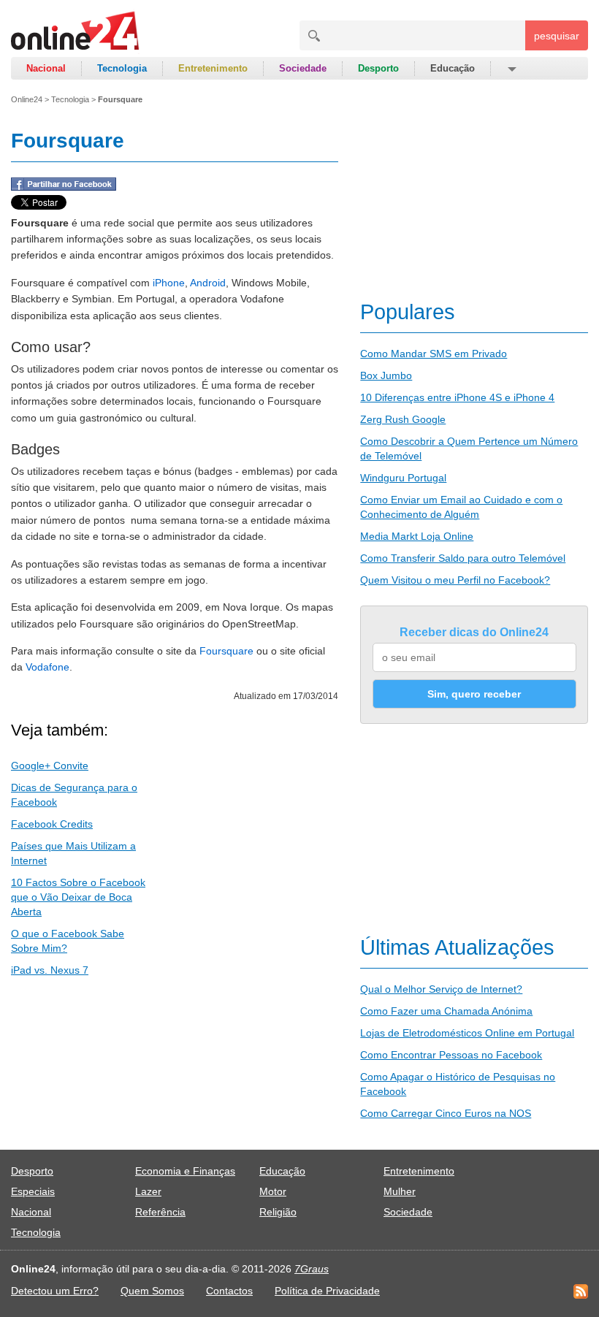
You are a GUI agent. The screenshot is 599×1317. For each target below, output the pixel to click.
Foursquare (226, 651)
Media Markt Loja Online (416, 536)
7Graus (311, 1269)
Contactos (229, 1291)
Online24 (26, 99)
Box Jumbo (386, 375)
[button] (511, 68)
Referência (160, 1212)
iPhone (169, 283)
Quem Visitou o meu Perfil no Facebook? (455, 580)
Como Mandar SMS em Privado (433, 353)
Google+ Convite (49, 765)
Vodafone (47, 667)
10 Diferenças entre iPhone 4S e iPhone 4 (457, 397)
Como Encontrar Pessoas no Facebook (451, 1055)
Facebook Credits (52, 824)
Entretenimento (213, 68)
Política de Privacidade (327, 1291)
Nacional (46, 68)
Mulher (400, 1191)
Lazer (148, 1191)
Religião (278, 1212)
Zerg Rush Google (403, 419)
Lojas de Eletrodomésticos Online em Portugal (467, 1033)
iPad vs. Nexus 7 (49, 970)
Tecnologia (122, 68)
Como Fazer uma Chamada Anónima (446, 1011)
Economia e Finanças (185, 1171)
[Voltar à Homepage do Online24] (75, 33)
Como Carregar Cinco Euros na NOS (445, 1113)
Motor (272, 1191)
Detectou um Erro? (55, 1291)
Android (208, 283)
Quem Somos (152, 1291)
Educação (452, 68)
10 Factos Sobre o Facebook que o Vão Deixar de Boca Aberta (78, 897)
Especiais (33, 1191)
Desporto (378, 68)
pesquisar (556, 36)
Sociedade (303, 68)
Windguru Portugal (403, 478)
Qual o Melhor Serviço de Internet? (441, 989)
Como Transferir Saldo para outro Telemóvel (462, 558)
